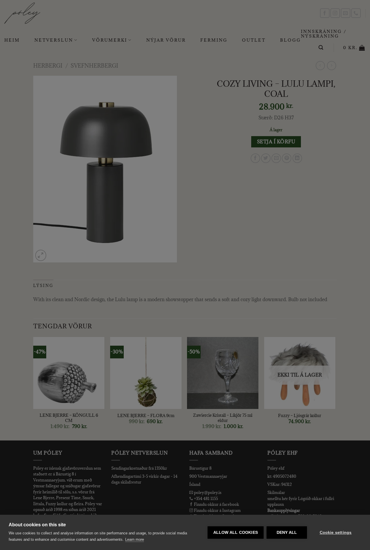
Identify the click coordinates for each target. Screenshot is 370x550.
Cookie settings (336, 532)
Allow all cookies (235, 532)
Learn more (134, 539)
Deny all (287, 532)
